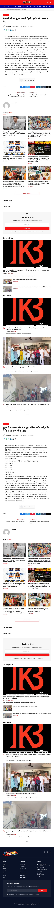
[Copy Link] (15, 30)
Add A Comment (27, 193)
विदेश (27, 6)
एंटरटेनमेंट (45, 6)
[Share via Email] (13, 30)
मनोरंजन (50, 6)
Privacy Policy (35, 231)
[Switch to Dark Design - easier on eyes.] (48, 2)
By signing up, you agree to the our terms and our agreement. (27, 231)
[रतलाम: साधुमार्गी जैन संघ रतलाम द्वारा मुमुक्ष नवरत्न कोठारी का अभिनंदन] (7, 281)
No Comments (24, 26)
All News (6, 14)
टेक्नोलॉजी (39, 6)
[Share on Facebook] (4, 30)
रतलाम (9, 6)
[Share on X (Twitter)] (9, 30)
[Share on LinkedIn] (11, 30)
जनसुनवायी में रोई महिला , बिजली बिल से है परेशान (15, 521)
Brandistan (37, 903)
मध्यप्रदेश (14, 6)
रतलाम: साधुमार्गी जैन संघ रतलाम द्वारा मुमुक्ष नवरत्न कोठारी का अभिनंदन (25, 279)
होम (5, 6)
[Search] (50, 2)
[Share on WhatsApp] (6, 30)
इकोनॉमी (19, 6)
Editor (5, 273)
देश (23, 6)
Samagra (9, 26)
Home (4, 9)
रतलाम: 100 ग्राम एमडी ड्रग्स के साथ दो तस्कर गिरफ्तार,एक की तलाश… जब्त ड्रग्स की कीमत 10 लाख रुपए (32, 287)
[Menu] (4, 2)
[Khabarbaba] (27, 2)
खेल (30, 6)
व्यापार (34, 6)
